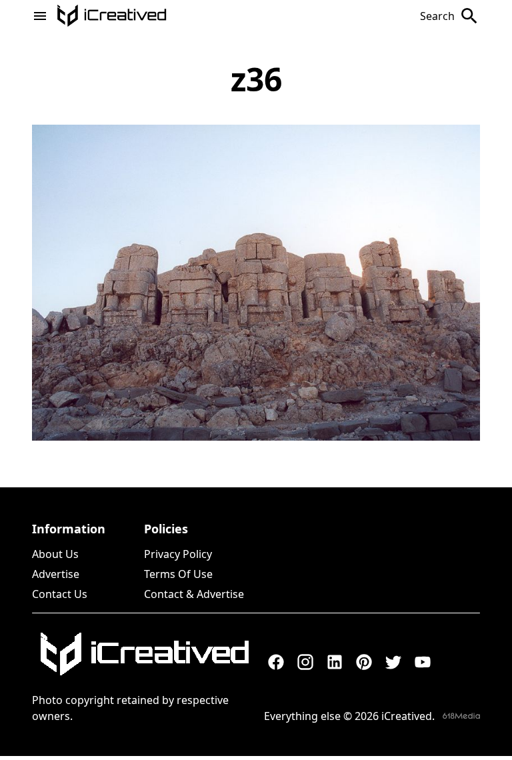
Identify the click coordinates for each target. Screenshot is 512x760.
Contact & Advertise (194, 594)
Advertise (55, 574)
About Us (55, 554)
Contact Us (59, 594)
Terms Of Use (178, 574)
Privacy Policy (178, 554)
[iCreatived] (144, 654)
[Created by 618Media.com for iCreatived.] (461, 716)
